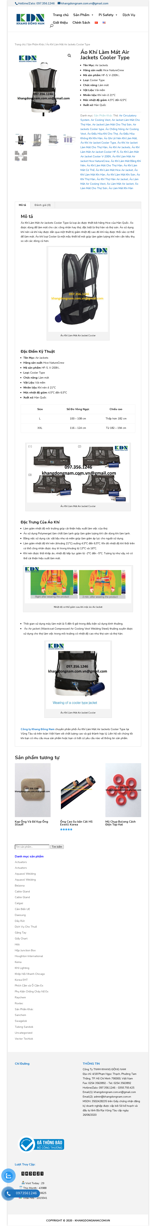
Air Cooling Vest (100, 120)
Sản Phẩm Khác (35, 44)
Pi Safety (106, 15)
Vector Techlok (24, 1039)
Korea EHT (21, 980)
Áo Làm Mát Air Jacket (120, 184)
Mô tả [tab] (22, 205)
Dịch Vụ (129, 15)
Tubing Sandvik (24, 1027)
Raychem (20, 997)
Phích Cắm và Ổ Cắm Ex (29, 985)
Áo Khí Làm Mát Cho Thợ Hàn (104, 165)
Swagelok (21, 1021)
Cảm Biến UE (22, 909)
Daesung (20, 915)
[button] (69, 55)
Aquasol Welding (25, 874)
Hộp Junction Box (25, 950)
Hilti (17, 944)
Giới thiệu (60, 22)
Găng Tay (20, 932)
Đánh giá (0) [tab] (43, 205)
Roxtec (19, 1003)
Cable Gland (22, 891)
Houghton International (29, 956)
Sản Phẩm (81, 15)
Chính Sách (81, 22)
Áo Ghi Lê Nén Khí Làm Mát (120, 138)
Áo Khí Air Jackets (119, 147)
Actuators (21, 862)
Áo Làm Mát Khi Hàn (121, 188)
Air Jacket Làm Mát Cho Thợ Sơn (111, 124)
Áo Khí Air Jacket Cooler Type (98, 143)
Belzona (20, 885)
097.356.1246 (45, 3)
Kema (18, 962)
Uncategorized (23, 1033)
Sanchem (20, 1015)
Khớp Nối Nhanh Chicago (30, 974)
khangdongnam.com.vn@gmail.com (115, 1092)
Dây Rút (20, 921)
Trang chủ (60, 15)
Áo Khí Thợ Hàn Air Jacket (112, 179)
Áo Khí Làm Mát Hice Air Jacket (114, 170)
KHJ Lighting (22, 968)
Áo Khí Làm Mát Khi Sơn (121, 174)
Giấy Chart (21, 938)
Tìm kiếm (57, 846)
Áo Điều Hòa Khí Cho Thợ (102, 134)
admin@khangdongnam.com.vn (112, 1096)
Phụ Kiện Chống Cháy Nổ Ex (31, 991)
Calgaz (19, 903)
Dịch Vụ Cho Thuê (26, 927)
